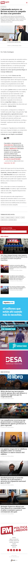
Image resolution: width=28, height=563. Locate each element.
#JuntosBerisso (8, 145)
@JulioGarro (13, 148)
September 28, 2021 (9, 163)
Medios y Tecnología (14, 539)
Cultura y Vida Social (14, 542)
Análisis (14, 543)
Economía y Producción (14, 540)
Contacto (14, 546)
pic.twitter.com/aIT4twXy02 (12, 159)
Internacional (14, 545)
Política (14, 537)
